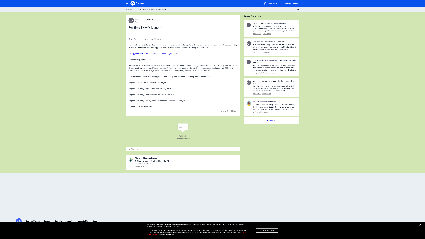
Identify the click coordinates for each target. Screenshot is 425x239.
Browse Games (33, 221)
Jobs (95, 221)
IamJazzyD (256, 52)
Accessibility (82, 221)
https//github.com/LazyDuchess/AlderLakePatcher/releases (152, 53)
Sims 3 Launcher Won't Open (264, 102)
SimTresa (256, 112)
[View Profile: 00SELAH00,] (249, 25)
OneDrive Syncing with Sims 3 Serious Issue (270, 42)
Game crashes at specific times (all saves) (269, 23)
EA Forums (129, 9)
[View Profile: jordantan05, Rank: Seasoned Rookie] (131, 20)
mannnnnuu (257, 94)
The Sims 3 (143, 9)
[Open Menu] (297, 9)
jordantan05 (139, 19)
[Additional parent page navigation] (135, 9)
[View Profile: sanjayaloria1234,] (249, 62)
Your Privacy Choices (266, 230)
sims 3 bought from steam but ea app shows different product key (274, 61)
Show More (272, 120)
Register (287, 3)
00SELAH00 (257, 34)
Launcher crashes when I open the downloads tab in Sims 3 (273, 82)
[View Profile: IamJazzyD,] (249, 43)
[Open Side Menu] (127, 3)
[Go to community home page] (137, 3)
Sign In (295, 3)
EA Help (58, 221)
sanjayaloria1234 (258, 73)
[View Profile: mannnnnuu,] (249, 82)
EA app (47, 221)
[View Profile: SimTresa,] (249, 103)
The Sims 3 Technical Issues (157, 9)
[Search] (280, 3)
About (69, 221)
